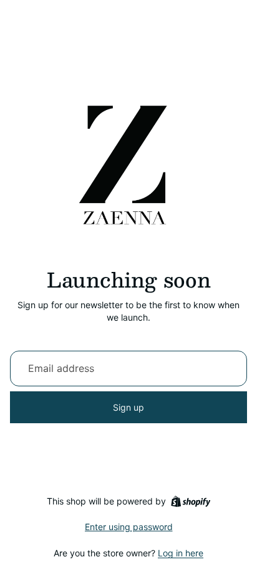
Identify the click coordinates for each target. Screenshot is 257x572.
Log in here (180, 553)
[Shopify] (190, 501)
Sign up (128, 407)
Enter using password (129, 526)
